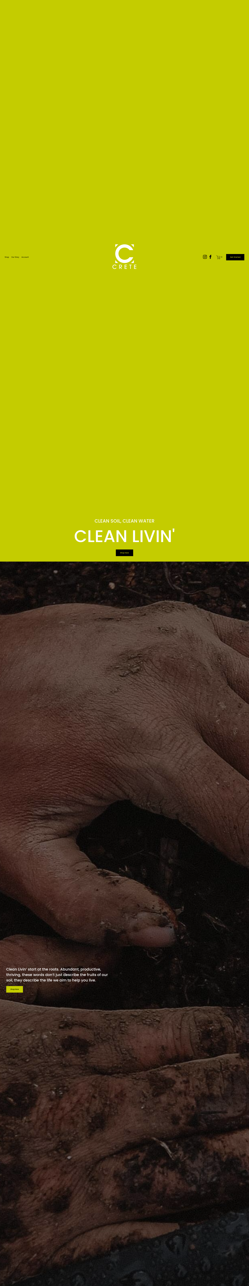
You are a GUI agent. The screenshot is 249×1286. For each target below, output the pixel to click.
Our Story (15, 257)
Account (25, 257)
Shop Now (124, 553)
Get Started (235, 257)
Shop (7, 257)
